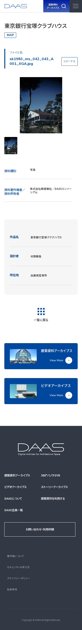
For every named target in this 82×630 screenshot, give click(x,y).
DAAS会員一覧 (13, 510)
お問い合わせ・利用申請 (40, 529)
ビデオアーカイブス (15, 487)
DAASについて (13, 498)
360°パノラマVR (50, 475)
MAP (10, 35)
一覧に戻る (41, 319)
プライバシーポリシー (18, 578)
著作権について (15, 556)
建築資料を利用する (53, 498)
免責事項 (12, 589)
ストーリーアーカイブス (54, 487)
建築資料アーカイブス (17, 475)
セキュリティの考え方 (18, 567)
